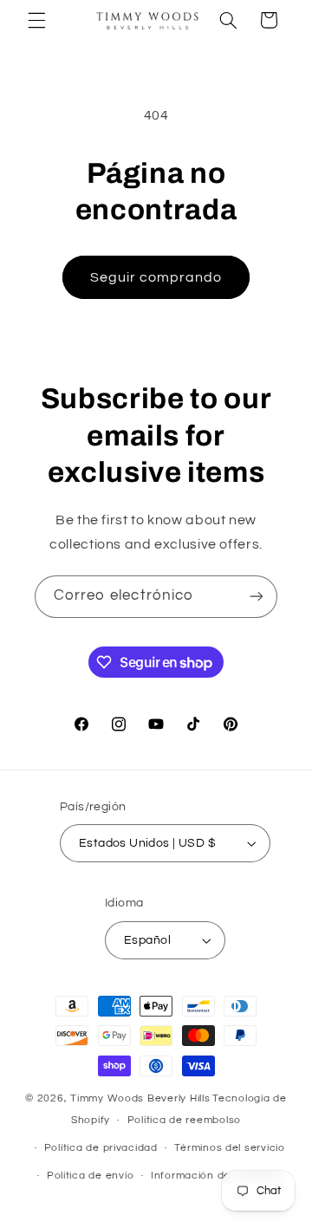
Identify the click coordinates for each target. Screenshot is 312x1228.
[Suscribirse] (256, 596)
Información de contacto (217, 1175)
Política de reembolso (184, 1120)
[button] (36, 20)
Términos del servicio (229, 1148)
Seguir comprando (156, 277)
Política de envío (90, 1175)
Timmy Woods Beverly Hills (140, 1098)
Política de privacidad (101, 1148)
